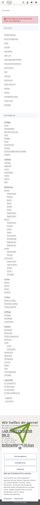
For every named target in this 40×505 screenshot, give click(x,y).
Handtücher (8, 352)
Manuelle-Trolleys (11, 304)
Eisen (6, 135)
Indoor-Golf (8, 101)
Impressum (8, 498)
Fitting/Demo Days (11, 97)
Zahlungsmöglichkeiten (13, 59)
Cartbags (7, 315)
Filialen (7, 92)
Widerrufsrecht (10, 84)
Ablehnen (20, 469)
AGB (5, 72)
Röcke (9, 203)
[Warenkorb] (36, 2)
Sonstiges (10, 274)
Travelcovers (9, 321)
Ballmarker (8, 333)
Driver (6, 125)
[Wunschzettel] (31, 2)
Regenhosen (11, 216)
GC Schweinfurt (10, 383)
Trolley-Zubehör (10, 307)
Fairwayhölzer (9, 129)
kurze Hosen (11, 235)
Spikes (6, 365)
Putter (6, 141)
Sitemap (7, 76)
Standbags (8, 318)
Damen (7, 190)
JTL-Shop (23, 502)
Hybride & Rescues (11, 132)
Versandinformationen (12, 64)
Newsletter (8, 51)
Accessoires (8, 258)
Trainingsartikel (10, 372)
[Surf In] (10, 2)
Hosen (9, 210)
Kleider (9, 206)
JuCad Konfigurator (11, 39)
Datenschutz (18, 498)
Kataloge (7, 105)
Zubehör (7, 154)
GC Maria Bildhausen (12, 393)
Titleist (6, 176)
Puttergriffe (11, 349)
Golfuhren (8, 339)
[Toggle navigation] (3, 1)
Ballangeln (8, 330)
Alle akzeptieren (20, 456)
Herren (6, 219)
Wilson (6, 179)
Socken (9, 268)
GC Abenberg (9, 390)
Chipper (7, 148)
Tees (6, 368)
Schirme (7, 362)
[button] (23, 2)
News (6, 43)
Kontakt (7, 47)
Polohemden (11, 193)
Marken (7, 88)
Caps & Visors (12, 264)
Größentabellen (10, 35)
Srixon (6, 169)
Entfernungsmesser (11, 336)
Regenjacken (11, 213)
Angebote (8, 398)
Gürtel (9, 271)
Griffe (6, 343)
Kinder (6, 248)
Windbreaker (12, 239)
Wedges (7, 138)
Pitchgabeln (8, 359)
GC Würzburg (9, 386)
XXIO (6, 182)
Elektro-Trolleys (10, 300)
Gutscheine (9, 401)
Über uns (7, 55)
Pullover (10, 197)
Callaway (7, 163)
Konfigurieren (20, 463)
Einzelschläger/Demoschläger (15, 151)
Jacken (9, 200)
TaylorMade (8, 172)
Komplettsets (9, 145)
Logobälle (7, 166)
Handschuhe (11, 261)
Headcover (8, 356)
